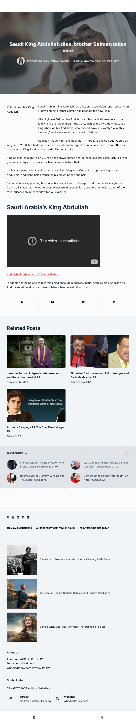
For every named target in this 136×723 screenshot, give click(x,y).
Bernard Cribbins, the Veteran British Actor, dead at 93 (106, 478)
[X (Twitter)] (52, 302)
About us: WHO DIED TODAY (94, 528)
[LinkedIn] (114, 302)
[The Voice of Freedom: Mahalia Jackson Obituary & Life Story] (22, 560)
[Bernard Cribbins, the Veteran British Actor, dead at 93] (75, 478)
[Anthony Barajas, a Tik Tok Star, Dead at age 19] (36, 405)
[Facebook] (22, 302)
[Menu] (127, 5)
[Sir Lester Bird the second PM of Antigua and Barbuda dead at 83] (99, 351)
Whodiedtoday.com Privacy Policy (55, 528)
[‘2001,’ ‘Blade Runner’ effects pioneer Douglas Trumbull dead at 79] (75, 465)
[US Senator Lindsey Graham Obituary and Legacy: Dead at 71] (22, 594)
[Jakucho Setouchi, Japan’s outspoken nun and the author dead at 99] (36, 351)
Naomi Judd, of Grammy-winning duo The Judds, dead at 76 (42, 478)
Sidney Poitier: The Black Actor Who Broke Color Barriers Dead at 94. (42, 464)
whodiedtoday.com (76, 701)
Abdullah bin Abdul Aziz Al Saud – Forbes (33, 274)
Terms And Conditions (19, 528)
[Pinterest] (83, 302)
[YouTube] (28, 517)
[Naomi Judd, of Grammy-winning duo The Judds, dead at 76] (12, 478)
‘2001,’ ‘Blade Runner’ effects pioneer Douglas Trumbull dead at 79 (106, 464)
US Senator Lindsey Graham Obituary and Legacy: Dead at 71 (75, 593)
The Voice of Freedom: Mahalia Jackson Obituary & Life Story (75, 559)
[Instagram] (18, 517)
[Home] (34, 717)
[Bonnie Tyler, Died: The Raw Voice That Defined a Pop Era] (22, 627)
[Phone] (102, 717)
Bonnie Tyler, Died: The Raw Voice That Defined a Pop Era (72, 626)
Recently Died (80, 61)
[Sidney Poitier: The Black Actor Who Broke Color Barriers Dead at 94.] (12, 465)
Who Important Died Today (104, 61)
